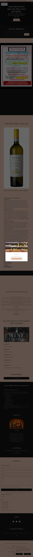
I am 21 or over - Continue (16, 258)
